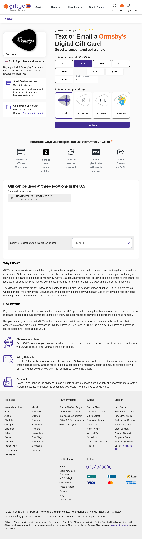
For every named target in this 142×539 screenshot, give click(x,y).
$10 (64, 63)
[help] (111, 142)
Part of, (75, 511)
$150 (64, 71)
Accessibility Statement (91, 516)
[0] (135, 5)
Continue (92, 125)
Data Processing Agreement (59, 516)
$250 (114, 71)
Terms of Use (32, 516)
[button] (39, 198)
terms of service (119, 525)
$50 (102, 63)
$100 (120, 63)
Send (38, 7)
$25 (83, 63)
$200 (95, 71)
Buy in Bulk (95, 7)
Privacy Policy (13, 516)
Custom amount (82, 76)
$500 (64, 79)
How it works (75, 7)
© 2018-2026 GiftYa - (18, 511)
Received (56, 7)
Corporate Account (33, 113)
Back (10, 18)
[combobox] (99, 243)
